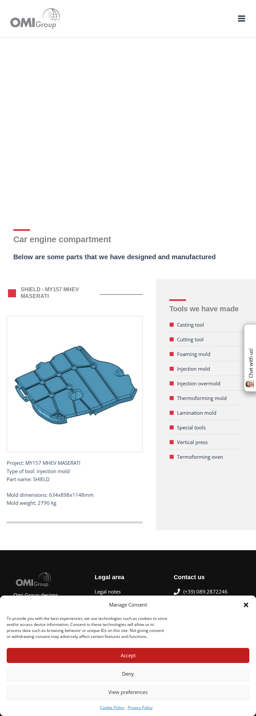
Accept (128, 655)
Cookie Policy (112, 707)
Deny (128, 673)
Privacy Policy (140, 707)
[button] (246, 605)
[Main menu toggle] (241, 18)
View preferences (128, 692)
